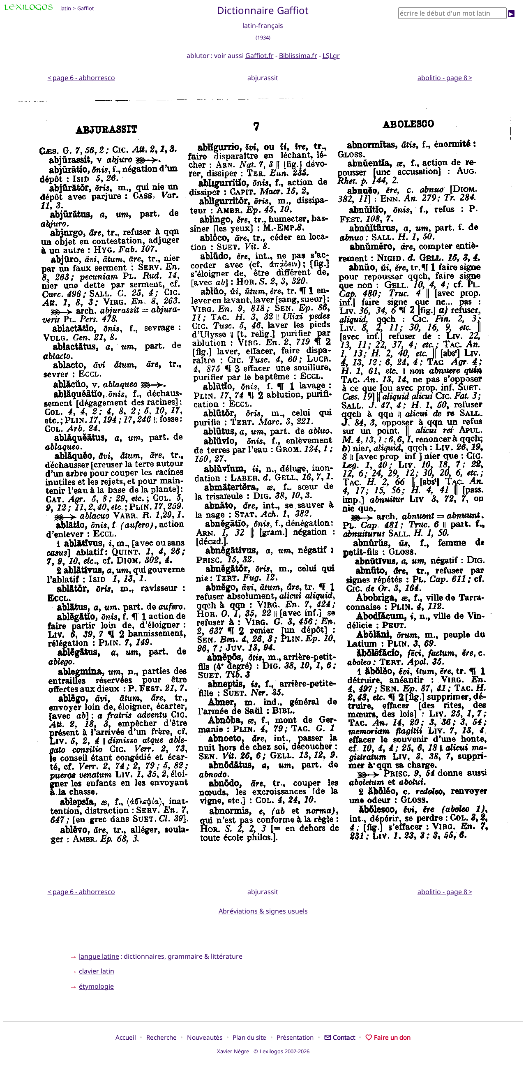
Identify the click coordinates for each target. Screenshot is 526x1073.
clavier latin (96, 971)
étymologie (96, 986)
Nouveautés (204, 1037)
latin (65, 8)
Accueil (125, 1037)
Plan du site (249, 1037)
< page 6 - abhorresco (81, 77)
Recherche (161, 1037)
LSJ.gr (331, 55)
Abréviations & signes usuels (263, 911)
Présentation (295, 1037)
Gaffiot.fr (259, 55)
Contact (344, 1037)
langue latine (99, 956)
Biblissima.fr (298, 55)
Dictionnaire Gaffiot (263, 10)
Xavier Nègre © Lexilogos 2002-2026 (263, 1051)
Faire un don (392, 1037)
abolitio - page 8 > (445, 77)
